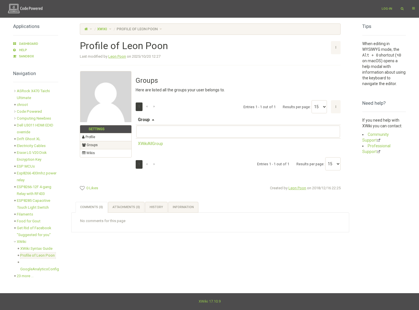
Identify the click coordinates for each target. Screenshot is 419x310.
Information (183, 207)
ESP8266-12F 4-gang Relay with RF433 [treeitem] (34, 190)
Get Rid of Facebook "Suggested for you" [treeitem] (34, 231)
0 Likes (92, 188)
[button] (67, 155)
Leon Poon (117, 56)
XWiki (102, 29)
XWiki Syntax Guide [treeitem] (36, 248)
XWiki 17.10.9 (210, 301)
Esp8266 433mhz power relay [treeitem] (36, 176)
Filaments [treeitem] (25, 214)
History (156, 207)
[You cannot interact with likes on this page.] (82, 188)
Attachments (126, 207)
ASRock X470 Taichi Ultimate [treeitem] (33, 94)
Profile (90, 137)
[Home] (86, 29)
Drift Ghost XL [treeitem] (28, 139)
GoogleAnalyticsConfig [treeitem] (39, 269)
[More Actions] (336, 106)
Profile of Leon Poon (137, 29)
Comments (91, 207)
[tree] (35, 183)
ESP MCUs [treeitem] (26, 166)
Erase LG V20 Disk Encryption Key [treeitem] (32, 156)
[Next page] (154, 106)
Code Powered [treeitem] (29, 111)
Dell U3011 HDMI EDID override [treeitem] (35, 128)
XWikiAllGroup (150, 143)
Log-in (387, 9)
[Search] (402, 9)
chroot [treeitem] (22, 104)
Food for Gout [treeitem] (28, 221)
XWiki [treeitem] (21, 241)
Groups (92, 145)
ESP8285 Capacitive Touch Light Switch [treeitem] (33, 204)
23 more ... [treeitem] (25, 276)
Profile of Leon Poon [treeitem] (37, 255)
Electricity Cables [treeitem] (31, 146)
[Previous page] (146, 106)
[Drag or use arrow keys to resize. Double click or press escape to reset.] (340, 121)
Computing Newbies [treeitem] (34, 118)
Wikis (90, 153)
